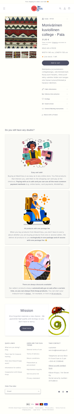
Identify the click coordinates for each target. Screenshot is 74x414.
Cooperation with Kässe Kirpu (13, 373)
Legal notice (36, 409)
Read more (27, 328)
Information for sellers (13, 368)
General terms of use (34, 349)
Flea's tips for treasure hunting (13, 355)
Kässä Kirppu (17, 408)
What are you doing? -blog (13, 349)
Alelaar (28, 294)
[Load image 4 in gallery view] (32, 54)
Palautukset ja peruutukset (32, 364)
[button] (4, 8)
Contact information (48, 409)
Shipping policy (26, 409)
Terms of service (60, 408)
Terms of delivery (33, 354)
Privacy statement (33, 378)
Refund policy (39, 408)
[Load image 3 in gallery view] (24, 54)
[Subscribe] (38, 391)
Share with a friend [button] (51, 115)
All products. (56, 294)
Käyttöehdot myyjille (34, 369)
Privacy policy (49, 408)
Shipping (55, 42)
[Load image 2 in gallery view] (16, 54)
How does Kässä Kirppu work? (13, 362)
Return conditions (33, 358)
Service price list (33, 374)
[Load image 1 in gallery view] (9, 54)
